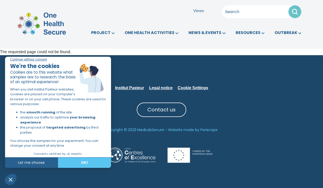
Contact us (161, 109)
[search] (294, 11)
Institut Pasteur (129, 88)
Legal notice (161, 88)
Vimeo (198, 11)
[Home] (42, 23)
